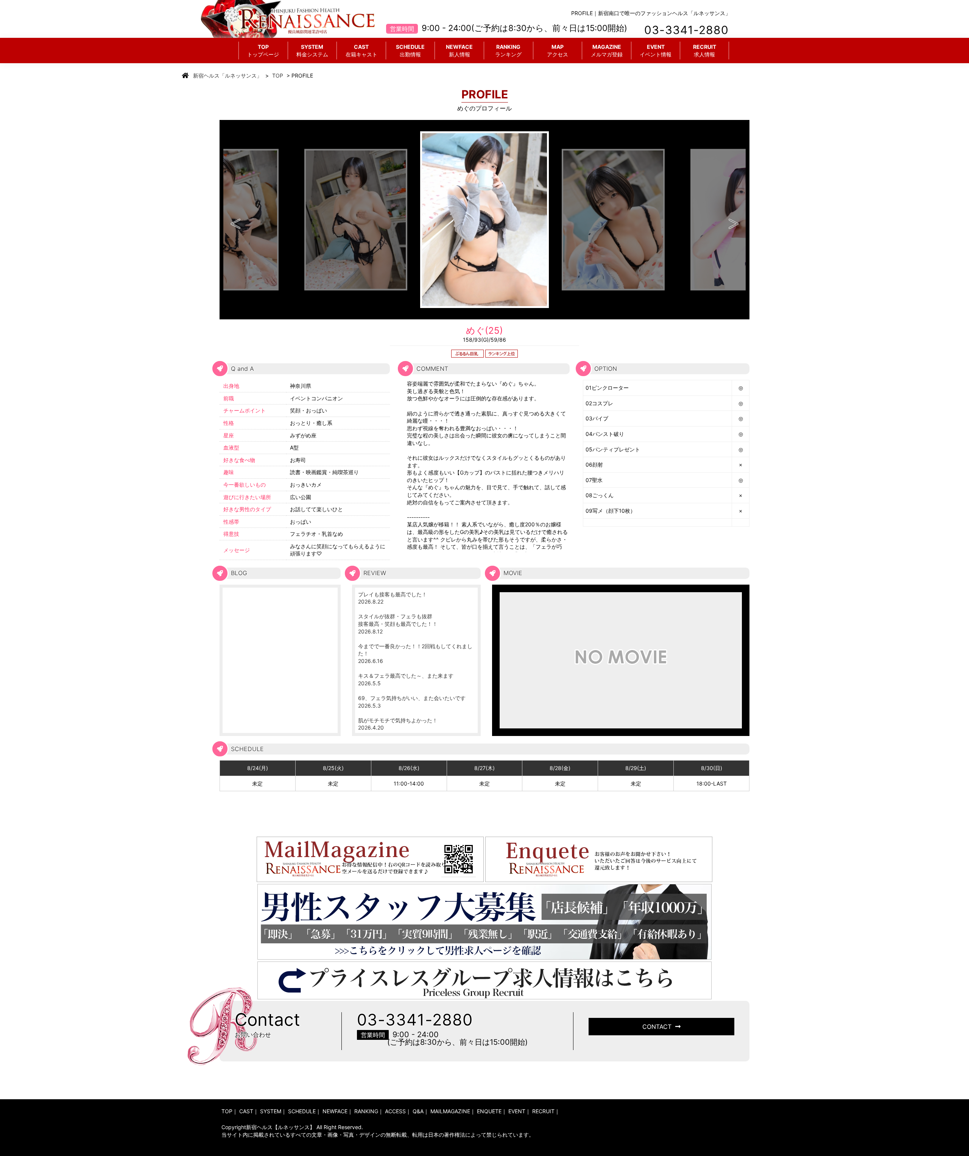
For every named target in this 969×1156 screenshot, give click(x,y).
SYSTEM (312, 51)
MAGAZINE (607, 51)
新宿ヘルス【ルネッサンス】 (280, 1127)
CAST (361, 51)
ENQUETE (489, 1111)
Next (733, 219)
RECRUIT (704, 51)
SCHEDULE (410, 51)
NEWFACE (459, 51)
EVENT (655, 51)
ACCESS (395, 1111)
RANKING (508, 51)
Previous (235, 219)
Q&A (418, 1111)
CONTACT (656, 1026)
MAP (557, 51)
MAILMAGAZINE (450, 1111)
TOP (263, 51)
